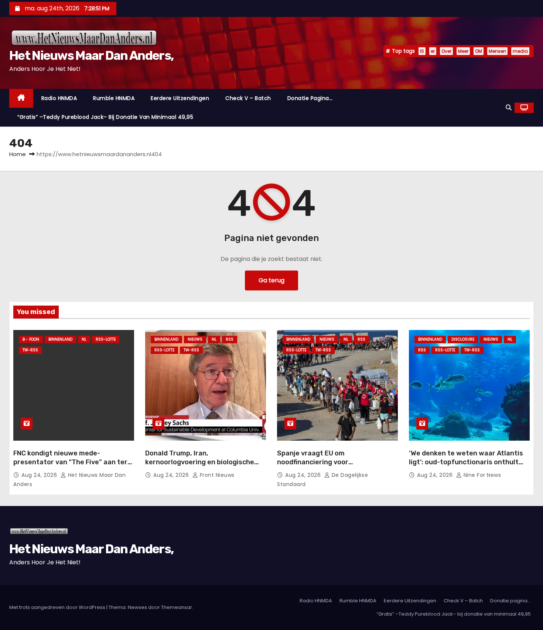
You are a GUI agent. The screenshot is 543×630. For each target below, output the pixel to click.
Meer (463, 51)
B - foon (31, 339)
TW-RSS (30, 350)
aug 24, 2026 (40, 475)
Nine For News (481, 475)
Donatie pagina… (310, 98)
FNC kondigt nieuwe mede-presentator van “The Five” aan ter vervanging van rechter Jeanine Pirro (70, 466)
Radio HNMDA (59, 98)
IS (422, 51)
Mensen (497, 51)
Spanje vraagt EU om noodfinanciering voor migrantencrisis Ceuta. (314, 462)
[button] (509, 107)
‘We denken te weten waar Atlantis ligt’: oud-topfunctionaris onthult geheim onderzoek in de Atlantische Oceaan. (467, 466)
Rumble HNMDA (113, 98)
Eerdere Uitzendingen (180, 98)
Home (17, 154)
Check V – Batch (248, 98)
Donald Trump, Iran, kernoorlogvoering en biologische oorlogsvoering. (199, 462)
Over (446, 51)
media (520, 51)
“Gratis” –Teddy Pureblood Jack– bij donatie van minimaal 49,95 (105, 117)
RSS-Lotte (106, 339)
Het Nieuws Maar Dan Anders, (91, 55)
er (433, 51)
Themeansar (176, 607)
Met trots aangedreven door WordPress (57, 607)
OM (478, 51)
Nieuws (195, 339)
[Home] (21, 98)
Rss (229, 339)
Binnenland (60, 339)
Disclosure (462, 339)
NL (84, 339)
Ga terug (271, 280)
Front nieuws (216, 475)
